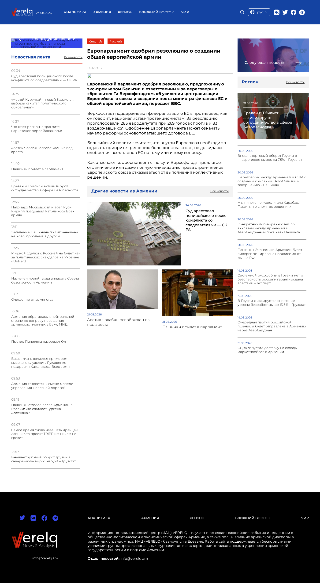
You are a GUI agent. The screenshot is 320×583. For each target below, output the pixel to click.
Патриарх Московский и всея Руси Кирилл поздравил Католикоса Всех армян (42, 211)
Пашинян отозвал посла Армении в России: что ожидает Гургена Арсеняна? (41, 409)
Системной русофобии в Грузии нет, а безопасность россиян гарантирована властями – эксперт (270, 279)
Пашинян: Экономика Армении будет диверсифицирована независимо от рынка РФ (270, 254)
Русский (115, 41)
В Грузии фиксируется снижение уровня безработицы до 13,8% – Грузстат (271, 303)
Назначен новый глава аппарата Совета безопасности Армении (45, 280)
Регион (125, 12)
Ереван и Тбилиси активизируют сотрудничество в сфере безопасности (44, 188)
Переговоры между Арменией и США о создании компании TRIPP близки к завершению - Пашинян (272, 181)
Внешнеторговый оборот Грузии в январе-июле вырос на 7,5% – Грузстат (43, 459)
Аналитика (75, 12)
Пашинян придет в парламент (37, 169)
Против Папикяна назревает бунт (40, 342)
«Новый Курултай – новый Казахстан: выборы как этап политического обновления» (42, 104)
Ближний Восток (156, 12)
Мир (185, 12)
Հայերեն (95, 41)
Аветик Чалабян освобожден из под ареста (42, 150)
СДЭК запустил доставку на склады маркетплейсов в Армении (268, 350)
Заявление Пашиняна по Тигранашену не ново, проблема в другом (44, 234)
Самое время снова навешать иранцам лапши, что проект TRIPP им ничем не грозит (44, 434)
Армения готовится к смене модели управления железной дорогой (42, 386)
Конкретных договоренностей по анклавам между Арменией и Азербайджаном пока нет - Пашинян (269, 228)
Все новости (73, 57)
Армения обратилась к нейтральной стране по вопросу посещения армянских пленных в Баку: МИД (42, 321)
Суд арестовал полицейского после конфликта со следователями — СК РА (44, 78)
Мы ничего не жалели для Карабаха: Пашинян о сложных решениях (269, 205)
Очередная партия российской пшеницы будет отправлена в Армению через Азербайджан (272, 326)
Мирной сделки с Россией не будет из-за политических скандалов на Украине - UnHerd (45, 257)
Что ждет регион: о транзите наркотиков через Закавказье (36, 129)
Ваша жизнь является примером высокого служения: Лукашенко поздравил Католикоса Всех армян (41, 363)
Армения (102, 12)
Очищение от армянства (32, 300)
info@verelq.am (45, 558)
